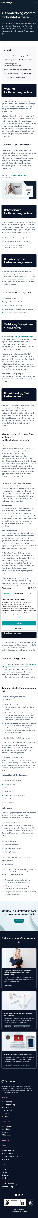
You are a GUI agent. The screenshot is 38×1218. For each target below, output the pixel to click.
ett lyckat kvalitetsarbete (24, 337)
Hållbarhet (5, 1175)
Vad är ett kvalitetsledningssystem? (16, 56)
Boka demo (19, 921)
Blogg (4, 1145)
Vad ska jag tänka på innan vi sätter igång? (18, 69)
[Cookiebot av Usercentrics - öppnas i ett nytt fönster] (28, 588)
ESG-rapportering (8, 1105)
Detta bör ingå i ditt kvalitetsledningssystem (12, 64)
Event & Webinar (8, 1151)
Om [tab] (31, 593)
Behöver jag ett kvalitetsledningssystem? (18, 60)
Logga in (5, 1181)
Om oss (4, 1169)
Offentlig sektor (8, 1110)
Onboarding (6, 1126)
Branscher (5, 1116)
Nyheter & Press (7, 1153)
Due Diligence (7, 1107)
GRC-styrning (7, 1102)
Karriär (4, 1178)
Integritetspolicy (19, 1209)
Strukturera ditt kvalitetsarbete (14, 77)
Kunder (4, 1148)
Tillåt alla (19, 623)
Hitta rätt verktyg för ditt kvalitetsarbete (17, 73)
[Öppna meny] (35, 3)
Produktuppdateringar (10, 1156)
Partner (4, 1172)
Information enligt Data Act (19, 1211)
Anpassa (18, 628)
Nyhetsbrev (6, 1159)
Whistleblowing (7, 1187)
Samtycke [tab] (7, 593)
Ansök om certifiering (9, 1184)
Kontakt (5, 1132)
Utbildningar (6, 1135)
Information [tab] (19, 593)
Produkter (5, 1113)
